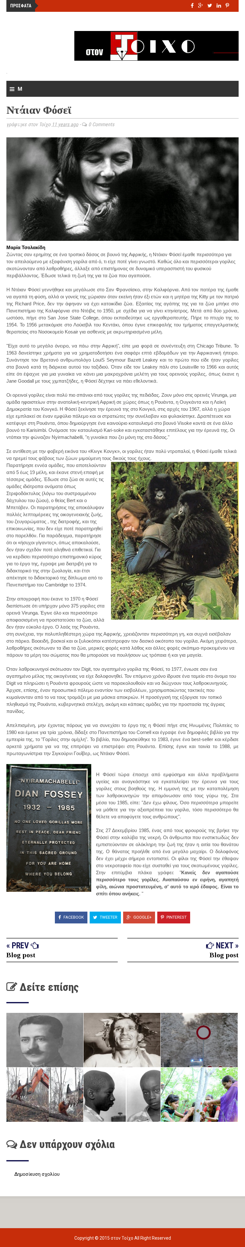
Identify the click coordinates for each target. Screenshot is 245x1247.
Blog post (20, 955)
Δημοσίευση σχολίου (37, 1174)
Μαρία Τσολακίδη (25, 247)
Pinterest (176, 917)
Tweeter (108, 917)
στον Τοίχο (122, 1238)
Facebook (73, 917)
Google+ (142, 917)
